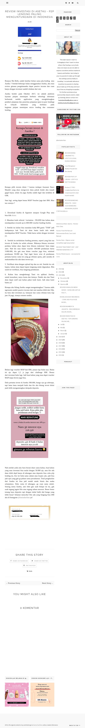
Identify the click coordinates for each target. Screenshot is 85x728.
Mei (61, 327)
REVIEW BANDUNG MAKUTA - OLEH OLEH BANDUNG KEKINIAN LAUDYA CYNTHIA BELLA (67, 205)
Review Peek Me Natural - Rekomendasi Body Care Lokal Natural (66, 233)
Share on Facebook (20, 561)
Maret (62, 330)
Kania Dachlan (38, 725)
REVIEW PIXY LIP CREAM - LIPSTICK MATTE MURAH (71, 179)
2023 (60, 269)
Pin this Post (31, 565)
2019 (60, 340)
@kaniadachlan (24, 497)
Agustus (63, 284)
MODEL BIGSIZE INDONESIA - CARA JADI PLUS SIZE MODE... (69, 299)
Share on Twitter (41, 561)
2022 (60, 272)
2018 (60, 343)
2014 (60, 355)
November (63, 278)
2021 (60, 275)
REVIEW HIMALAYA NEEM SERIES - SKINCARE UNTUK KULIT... (70, 290)
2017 (60, 346)
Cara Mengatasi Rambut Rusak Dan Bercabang (71, 168)
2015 (60, 352)
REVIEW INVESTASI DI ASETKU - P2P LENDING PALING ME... (69, 318)
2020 (60, 337)
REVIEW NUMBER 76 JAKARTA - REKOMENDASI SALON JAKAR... (70, 309)
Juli (61, 324)
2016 (60, 349)
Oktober (63, 281)
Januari (62, 334)
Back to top (74, 725)
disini (14, 215)
